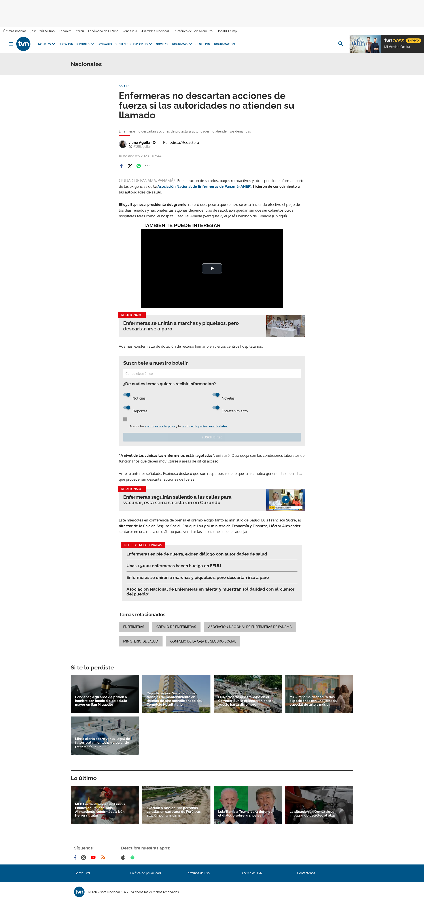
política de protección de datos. (205, 426)
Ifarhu (80, 31)
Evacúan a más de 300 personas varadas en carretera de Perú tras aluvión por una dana (174, 811)
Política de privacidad (145, 873)
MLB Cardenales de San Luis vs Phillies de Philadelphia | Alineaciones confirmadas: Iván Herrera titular (100, 809)
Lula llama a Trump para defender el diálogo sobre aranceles (246, 813)
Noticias (44, 44)
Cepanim (65, 31)
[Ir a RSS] (104, 857)
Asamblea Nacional (155, 31)
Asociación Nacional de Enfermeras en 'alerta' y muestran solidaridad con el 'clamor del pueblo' (210, 591)
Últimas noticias (14, 31)
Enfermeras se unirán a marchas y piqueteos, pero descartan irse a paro (181, 326)
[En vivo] (388, 39)
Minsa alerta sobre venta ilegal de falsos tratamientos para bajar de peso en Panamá (102, 742)
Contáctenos (306, 873)
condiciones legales (160, 426)
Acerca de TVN (252, 873)
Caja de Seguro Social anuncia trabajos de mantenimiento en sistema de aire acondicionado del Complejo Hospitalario (174, 699)
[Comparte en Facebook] (121, 165)
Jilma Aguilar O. (143, 142)
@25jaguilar (142, 147)
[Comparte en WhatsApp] (138, 165)
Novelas (162, 44)
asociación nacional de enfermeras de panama (250, 627)
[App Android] (133, 857)
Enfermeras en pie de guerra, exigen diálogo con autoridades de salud (197, 554)
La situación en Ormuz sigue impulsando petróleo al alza (312, 813)
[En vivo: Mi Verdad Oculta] (365, 44)
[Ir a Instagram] (84, 857)
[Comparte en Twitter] (130, 165)
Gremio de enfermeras (176, 627)
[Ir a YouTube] (94, 857)
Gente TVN (202, 44)
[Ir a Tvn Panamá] (23, 44)
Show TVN (66, 44)
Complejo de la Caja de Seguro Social (203, 641)
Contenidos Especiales (131, 44)
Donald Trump (227, 31)
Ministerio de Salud (140, 641)
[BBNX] (79, 892)
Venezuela (130, 31)
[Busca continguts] (340, 44)
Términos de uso (198, 873)
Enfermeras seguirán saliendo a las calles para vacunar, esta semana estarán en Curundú (177, 499)
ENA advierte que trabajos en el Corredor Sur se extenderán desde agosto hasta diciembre (245, 701)
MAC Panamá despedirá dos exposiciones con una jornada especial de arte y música (313, 701)
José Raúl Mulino (43, 31)
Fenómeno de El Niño (103, 31)
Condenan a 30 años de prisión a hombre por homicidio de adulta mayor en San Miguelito (101, 701)
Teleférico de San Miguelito (192, 31)
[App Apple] (124, 857)
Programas (179, 44)
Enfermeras (133, 627)
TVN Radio (104, 44)
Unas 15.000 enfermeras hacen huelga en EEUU (174, 565)
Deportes (82, 44)
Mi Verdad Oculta (397, 47)
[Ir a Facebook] (76, 857)
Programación (224, 44)
